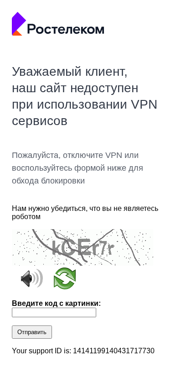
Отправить (32, 332)
